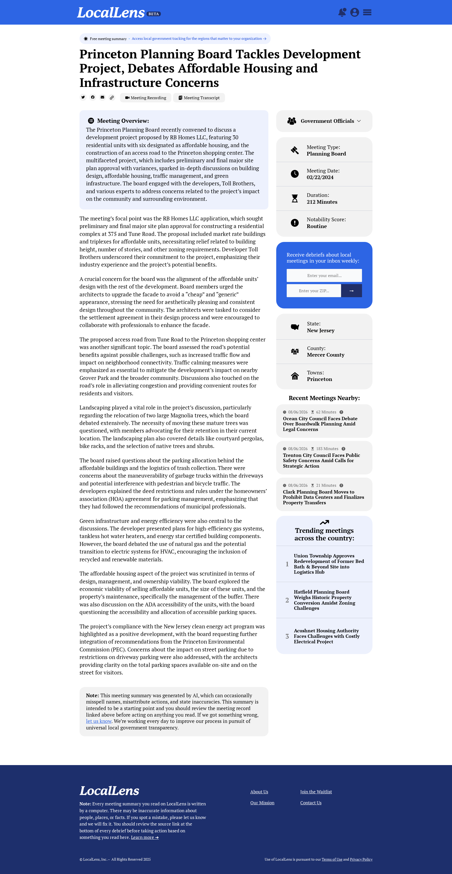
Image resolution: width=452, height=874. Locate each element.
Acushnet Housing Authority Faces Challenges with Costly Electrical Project (327, 636)
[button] (83, 97)
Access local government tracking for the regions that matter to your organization (197, 38)
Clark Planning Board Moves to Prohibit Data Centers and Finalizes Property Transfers (323, 497)
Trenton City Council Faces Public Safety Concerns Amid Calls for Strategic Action (321, 460)
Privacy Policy (361, 859)
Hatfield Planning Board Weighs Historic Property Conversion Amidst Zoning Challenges (324, 600)
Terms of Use (332, 859)
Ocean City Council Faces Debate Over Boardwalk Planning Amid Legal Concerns (320, 423)
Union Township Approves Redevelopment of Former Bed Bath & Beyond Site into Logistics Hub (329, 564)
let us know (98, 721)
